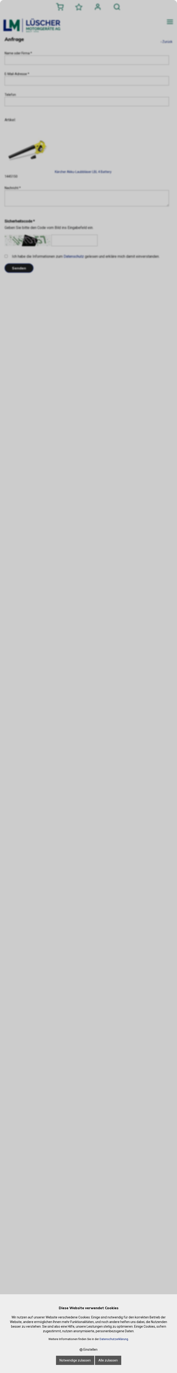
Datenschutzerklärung (114, 1339)
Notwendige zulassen (75, 1360)
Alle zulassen (108, 1360)
